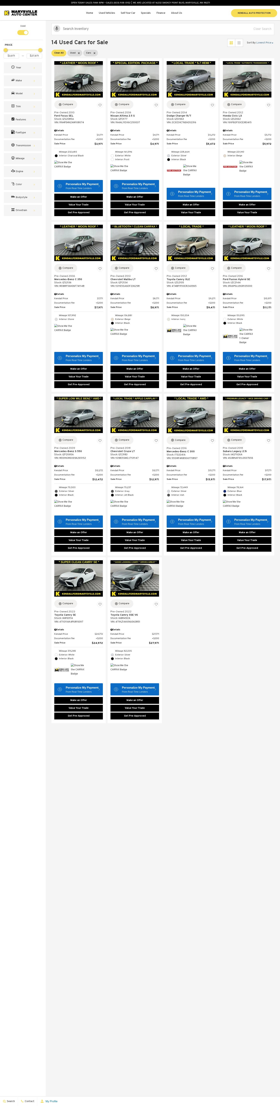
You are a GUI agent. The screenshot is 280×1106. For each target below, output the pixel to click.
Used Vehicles (107, 13)
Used (23, 26)
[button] (23, 67)
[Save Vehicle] (100, 105)
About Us (176, 13)
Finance (160, 13)
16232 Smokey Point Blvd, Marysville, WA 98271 (182, 2)
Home (89, 13)
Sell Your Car (128, 13)
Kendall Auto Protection (254, 13)
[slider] (5, 50)
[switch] (23, 29)
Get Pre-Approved (79, 212)
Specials (146, 13)
